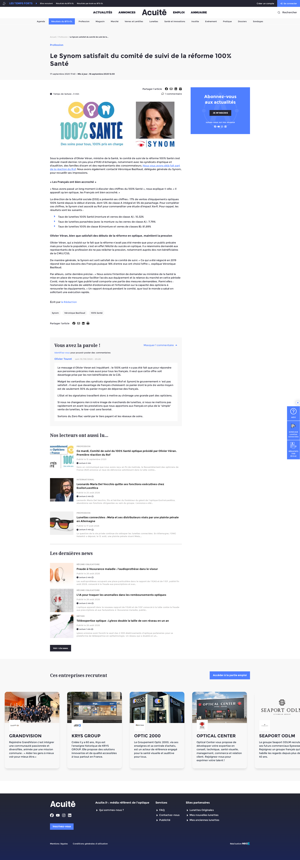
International (85, 479)
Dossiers (242, 21)
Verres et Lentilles (134, 21)
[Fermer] (298, 403)
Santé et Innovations (174, 21)
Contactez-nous (169, 815)
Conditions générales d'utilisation (90, 843)
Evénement (211, 21)
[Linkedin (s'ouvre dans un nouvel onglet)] (225, 126)
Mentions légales (59, 843)
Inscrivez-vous (62, 826)
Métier (81, 616)
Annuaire (199, 12)
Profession (84, 21)
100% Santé (97, 313)
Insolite (195, 21)
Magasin (100, 21)
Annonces (126, 12)
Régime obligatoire (88, 564)
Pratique (227, 21)
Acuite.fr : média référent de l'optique (122, 802)
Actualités (102, 12)
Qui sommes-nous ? (111, 810)
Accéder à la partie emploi (230, 675)
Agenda (41, 21)
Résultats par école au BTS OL (90, 3)
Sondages (258, 21)
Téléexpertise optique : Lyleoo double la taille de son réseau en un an (123, 620)
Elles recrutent (46, 3)
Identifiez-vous (62, 352)
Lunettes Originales (202, 810)
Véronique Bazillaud (74, 313)
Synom (55, 313)
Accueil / (54, 37)
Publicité (164, 820)
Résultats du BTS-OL (61, 21)
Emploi (179, 12)
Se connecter (290, 3)
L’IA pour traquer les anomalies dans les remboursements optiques (121, 594)
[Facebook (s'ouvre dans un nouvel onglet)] (215, 126)
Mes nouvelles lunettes (204, 815)
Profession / (63, 37)
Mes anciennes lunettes (204, 820)
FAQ (162, 810)
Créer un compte (265, 3)
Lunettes (153, 21)
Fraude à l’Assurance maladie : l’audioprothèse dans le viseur (117, 569)
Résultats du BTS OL (65, 3)
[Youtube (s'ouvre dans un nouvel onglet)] (219, 126)
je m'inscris (220, 112)
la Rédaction (69, 302)
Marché (114, 21)
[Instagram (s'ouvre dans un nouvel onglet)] (222, 126)
